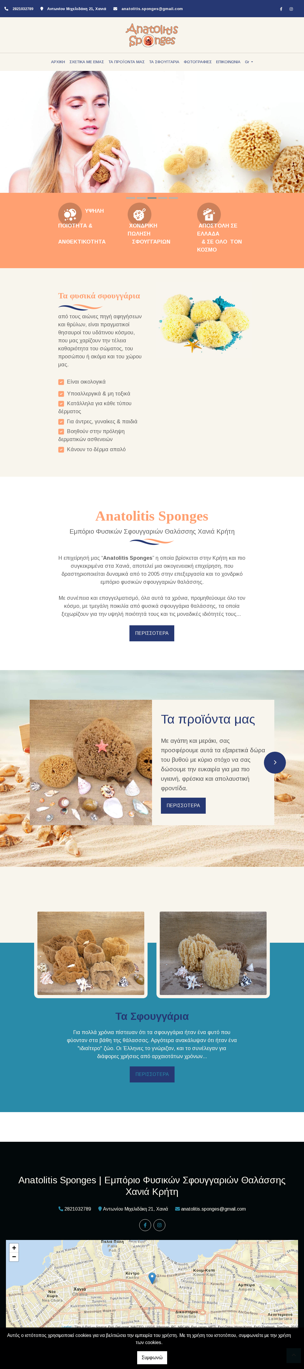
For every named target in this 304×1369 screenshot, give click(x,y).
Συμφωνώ (152, 1357)
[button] (23, 134)
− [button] (14, 1256)
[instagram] (291, 9)
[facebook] (281, 9)
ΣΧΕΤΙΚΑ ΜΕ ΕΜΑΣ (86, 62)
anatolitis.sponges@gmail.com (152, 9)
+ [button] (14, 1248)
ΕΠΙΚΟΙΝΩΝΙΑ (228, 62)
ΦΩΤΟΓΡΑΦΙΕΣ (198, 62)
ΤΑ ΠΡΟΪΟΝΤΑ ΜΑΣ (126, 62)
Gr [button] (247, 62)
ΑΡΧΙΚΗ (58, 62)
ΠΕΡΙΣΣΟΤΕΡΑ (152, 633)
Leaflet (67, 1326)
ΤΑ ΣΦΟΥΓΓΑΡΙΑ (164, 62)
